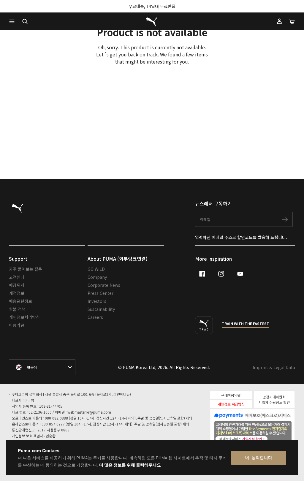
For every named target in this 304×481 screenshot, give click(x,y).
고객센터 (16, 277)
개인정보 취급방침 (231, 403)
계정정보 (16, 293)
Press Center (100, 293)
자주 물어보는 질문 (25, 269)
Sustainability (101, 309)
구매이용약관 (231, 395)
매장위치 (16, 285)
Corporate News (104, 285)
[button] (13, 21)
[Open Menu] (13, 21)
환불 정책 (17, 309)
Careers (95, 317)
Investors (97, 301)
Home (150, 156)
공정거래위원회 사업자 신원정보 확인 (274, 399)
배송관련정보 (20, 301)
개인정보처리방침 (24, 317)
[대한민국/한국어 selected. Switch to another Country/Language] (42, 367)
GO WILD (96, 269)
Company (97, 277)
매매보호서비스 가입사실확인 (262, 438)
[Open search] (25, 21)
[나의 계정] (279, 21)
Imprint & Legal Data (274, 367)
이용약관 (16, 325)
